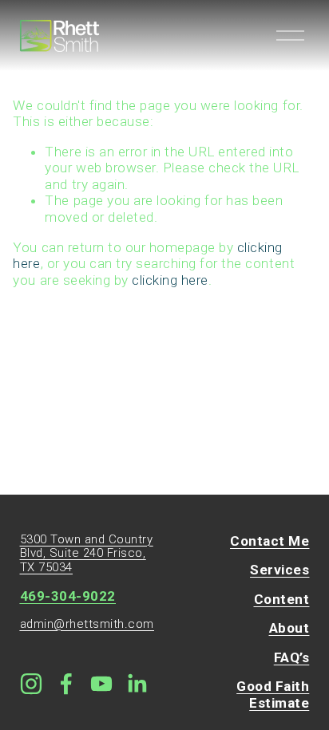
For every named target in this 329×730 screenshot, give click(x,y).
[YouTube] (101, 684)
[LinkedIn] (136, 684)
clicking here (170, 280)
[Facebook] (66, 684)
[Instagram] (31, 684)
